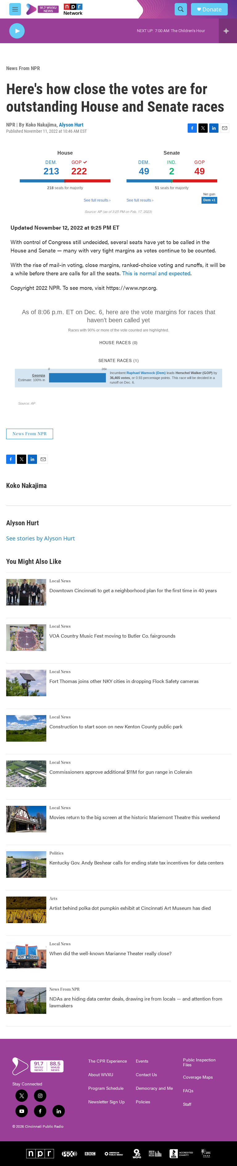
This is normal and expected (156, 273)
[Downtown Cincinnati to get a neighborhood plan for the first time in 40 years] (26, 592)
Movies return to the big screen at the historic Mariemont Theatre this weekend (134, 817)
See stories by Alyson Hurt (40, 538)
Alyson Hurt (71, 125)
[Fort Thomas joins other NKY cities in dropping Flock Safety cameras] (26, 683)
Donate (212, 9)
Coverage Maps (198, 1077)
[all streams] (228, 31)
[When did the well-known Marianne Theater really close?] (26, 955)
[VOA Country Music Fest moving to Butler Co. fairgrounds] (26, 637)
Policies (143, 1101)
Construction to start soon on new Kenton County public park (115, 726)
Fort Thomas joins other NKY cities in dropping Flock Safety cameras (124, 681)
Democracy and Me (154, 1088)
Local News (60, 581)
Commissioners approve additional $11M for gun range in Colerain (120, 771)
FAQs (188, 1090)
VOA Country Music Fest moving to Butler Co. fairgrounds (112, 635)
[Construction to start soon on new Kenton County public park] (26, 728)
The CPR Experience (107, 1061)
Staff (187, 1104)
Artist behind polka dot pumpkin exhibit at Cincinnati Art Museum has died (130, 907)
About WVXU (100, 1074)
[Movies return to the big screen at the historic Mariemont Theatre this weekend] (26, 819)
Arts (53, 898)
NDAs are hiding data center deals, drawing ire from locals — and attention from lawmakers (135, 1002)
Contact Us (146, 1074)
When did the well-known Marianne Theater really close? (110, 953)
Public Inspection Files (199, 1062)
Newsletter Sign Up (106, 1101)
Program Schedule (105, 1088)
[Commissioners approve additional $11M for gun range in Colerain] (26, 773)
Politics (56, 853)
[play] (17, 31)
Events (142, 1061)
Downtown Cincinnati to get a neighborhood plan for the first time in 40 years (133, 590)
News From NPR (23, 68)
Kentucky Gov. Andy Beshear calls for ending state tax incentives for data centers (136, 862)
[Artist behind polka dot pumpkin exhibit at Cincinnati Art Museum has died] (26, 910)
